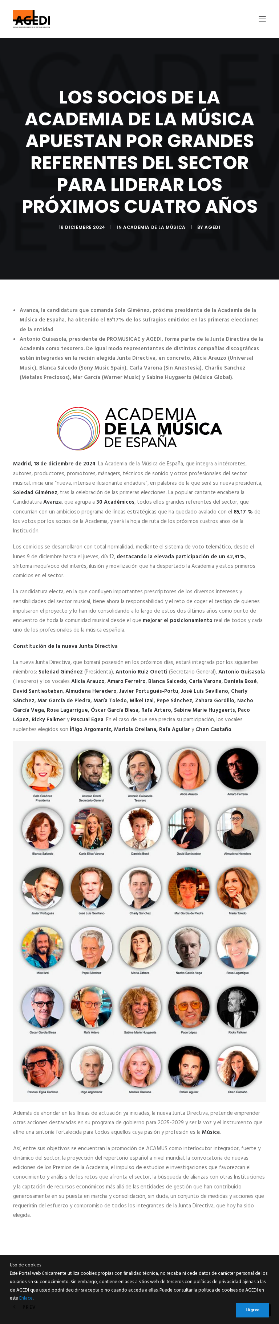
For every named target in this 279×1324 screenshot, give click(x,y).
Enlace (26, 1298)
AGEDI (212, 227)
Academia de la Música (154, 227)
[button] (262, 19)
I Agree (252, 1310)
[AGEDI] (31, 19)
